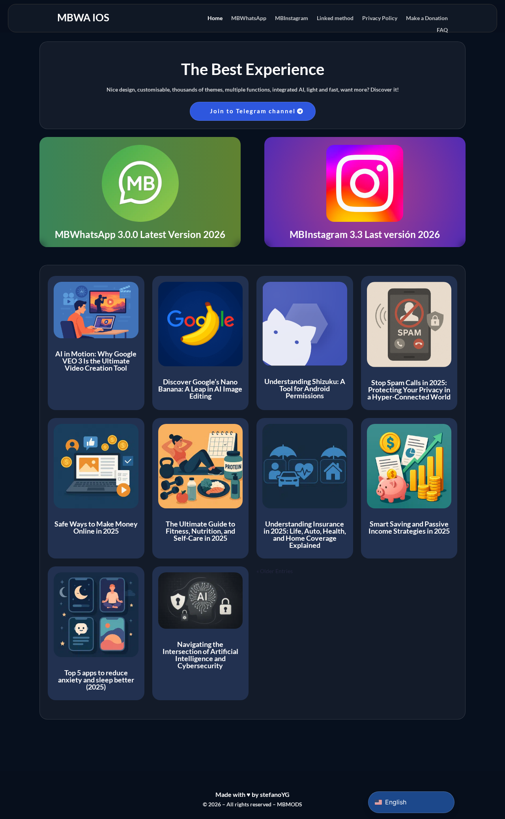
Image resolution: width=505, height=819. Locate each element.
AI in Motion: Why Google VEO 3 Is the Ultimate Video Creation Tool (96, 360)
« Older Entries (274, 571)
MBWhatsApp (248, 18)
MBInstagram (291, 18)
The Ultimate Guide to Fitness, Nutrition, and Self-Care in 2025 (200, 530)
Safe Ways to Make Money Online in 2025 (96, 527)
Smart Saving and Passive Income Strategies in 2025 (409, 527)
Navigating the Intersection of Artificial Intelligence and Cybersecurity (200, 655)
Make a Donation (427, 18)
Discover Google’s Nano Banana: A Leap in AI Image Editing (200, 388)
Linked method (335, 18)
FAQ (442, 30)
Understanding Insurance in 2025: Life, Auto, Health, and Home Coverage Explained (305, 534)
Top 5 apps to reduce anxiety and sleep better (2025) (96, 679)
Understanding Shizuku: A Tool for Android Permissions (304, 388)
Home (215, 18)
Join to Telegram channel (253, 110)
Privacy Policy (379, 18)
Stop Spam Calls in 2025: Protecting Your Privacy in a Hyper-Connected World (409, 389)
